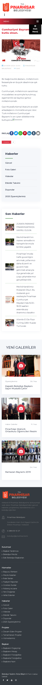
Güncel (8, 163)
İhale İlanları (8, 578)
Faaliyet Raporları (10, 582)
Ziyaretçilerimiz (11, 381)
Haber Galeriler (11, 424)
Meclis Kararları (9, 575)
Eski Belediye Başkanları (13, 558)
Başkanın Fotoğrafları (12, 655)
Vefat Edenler (9, 595)
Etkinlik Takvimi (12, 183)
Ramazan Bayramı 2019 (18, 472)
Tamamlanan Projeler (12, 635)
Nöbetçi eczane (10, 588)
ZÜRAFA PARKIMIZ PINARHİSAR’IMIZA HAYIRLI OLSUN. (25, 227)
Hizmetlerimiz (9, 638)
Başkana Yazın (9, 661)
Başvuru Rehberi (10, 572)
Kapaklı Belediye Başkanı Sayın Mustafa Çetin (19, 387)
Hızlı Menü (35, 30)
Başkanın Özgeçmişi (11, 648)
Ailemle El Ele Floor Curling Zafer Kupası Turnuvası (26, 322)
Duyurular (10, 190)
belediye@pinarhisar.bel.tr (17, 536)
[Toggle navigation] (4, 15)
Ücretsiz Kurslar (9, 585)
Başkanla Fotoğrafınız (12, 658)
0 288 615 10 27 (13, 531)
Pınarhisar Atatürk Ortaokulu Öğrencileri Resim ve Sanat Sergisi (21, 431)
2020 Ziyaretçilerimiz (15, 196)
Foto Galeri (10, 170)
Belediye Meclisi (10, 554)
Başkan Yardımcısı (10, 551)
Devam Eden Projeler (12, 631)
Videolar (9, 176)
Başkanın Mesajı (10, 651)
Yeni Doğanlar (9, 592)
